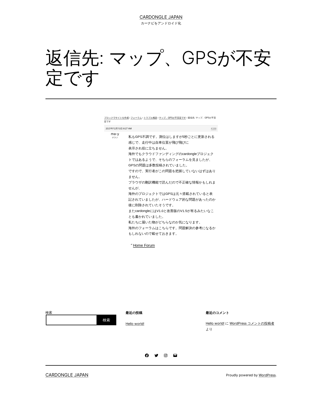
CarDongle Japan (161, 17)
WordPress (267, 375)
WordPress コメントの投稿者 (252, 323)
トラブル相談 (150, 117)
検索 (48, 312)
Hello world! (135, 324)
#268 (213, 128)
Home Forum (144, 245)
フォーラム (136, 117)
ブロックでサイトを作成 (116, 117)
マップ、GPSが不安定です (172, 117)
